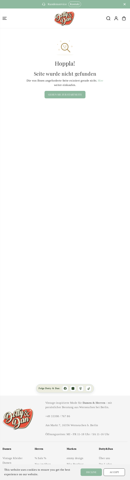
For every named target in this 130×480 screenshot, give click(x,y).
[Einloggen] (116, 18)
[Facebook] (65, 388)
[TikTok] (88, 388)
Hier (100, 80)
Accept (114, 472)
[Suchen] (108, 18)
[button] (5, 18)
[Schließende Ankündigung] (124, 4)
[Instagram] (73, 388)
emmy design (75, 458)
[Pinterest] (81, 388)
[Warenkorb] (123, 18)
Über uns (104, 458)
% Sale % (40, 458)
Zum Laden (97, 4)
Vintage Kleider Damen (13, 460)
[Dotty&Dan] (64, 18)
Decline (91, 472)
